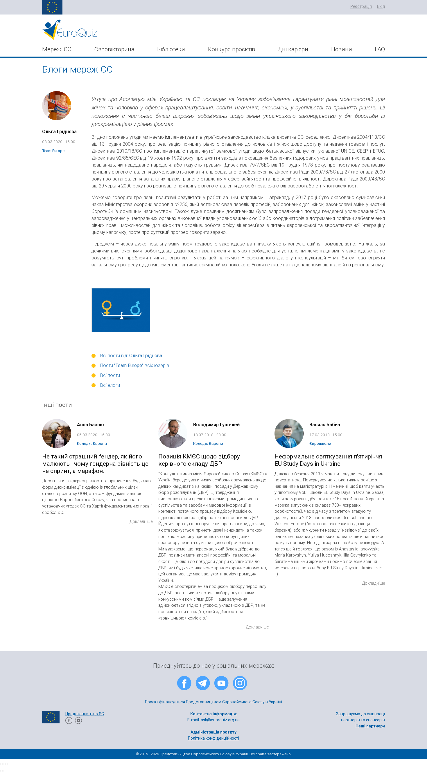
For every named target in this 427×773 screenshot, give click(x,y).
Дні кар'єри (293, 49)
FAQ (380, 49)
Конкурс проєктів (231, 49)
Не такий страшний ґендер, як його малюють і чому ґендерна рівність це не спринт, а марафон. (95, 463)
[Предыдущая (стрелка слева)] (0, 771)
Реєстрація (361, 6)
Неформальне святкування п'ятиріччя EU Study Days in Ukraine (328, 460)
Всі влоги (110, 385)
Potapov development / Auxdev (232, 744)
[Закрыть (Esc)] (0, 764)
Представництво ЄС (84, 713)
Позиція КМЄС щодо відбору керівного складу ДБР (199, 460)
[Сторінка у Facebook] (68, 722)
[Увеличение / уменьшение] (7, 764)
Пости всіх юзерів (134, 365)
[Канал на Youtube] (78, 722)
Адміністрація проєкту (213, 732)
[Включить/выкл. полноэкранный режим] (5, 764)
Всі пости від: (131, 355)
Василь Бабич (324, 424)
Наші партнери (370, 726)
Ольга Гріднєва (59, 131)
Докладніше (141, 521)
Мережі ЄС (56, 49)
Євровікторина (114, 49)
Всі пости (110, 375)
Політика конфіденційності (213, 738)
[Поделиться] (2, 764)
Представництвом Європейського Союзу (225, 702)
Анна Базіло (90, 424)
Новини (341, 49)
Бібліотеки (171, 49)
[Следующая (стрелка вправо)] (2, 771)
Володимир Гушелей (216, 424)
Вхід (381, 6)
